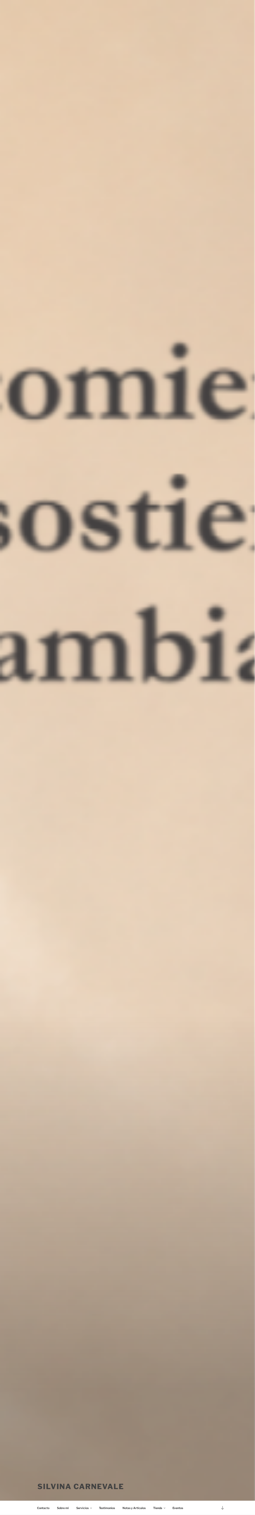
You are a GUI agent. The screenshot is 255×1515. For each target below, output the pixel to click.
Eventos (178, 1508)
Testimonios (107, 1508)
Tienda (157, 1508)
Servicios (82, 1508)
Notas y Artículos (134, 1508)
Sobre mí (63, 1508)
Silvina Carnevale (80, 1486)
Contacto (43, 1508)
